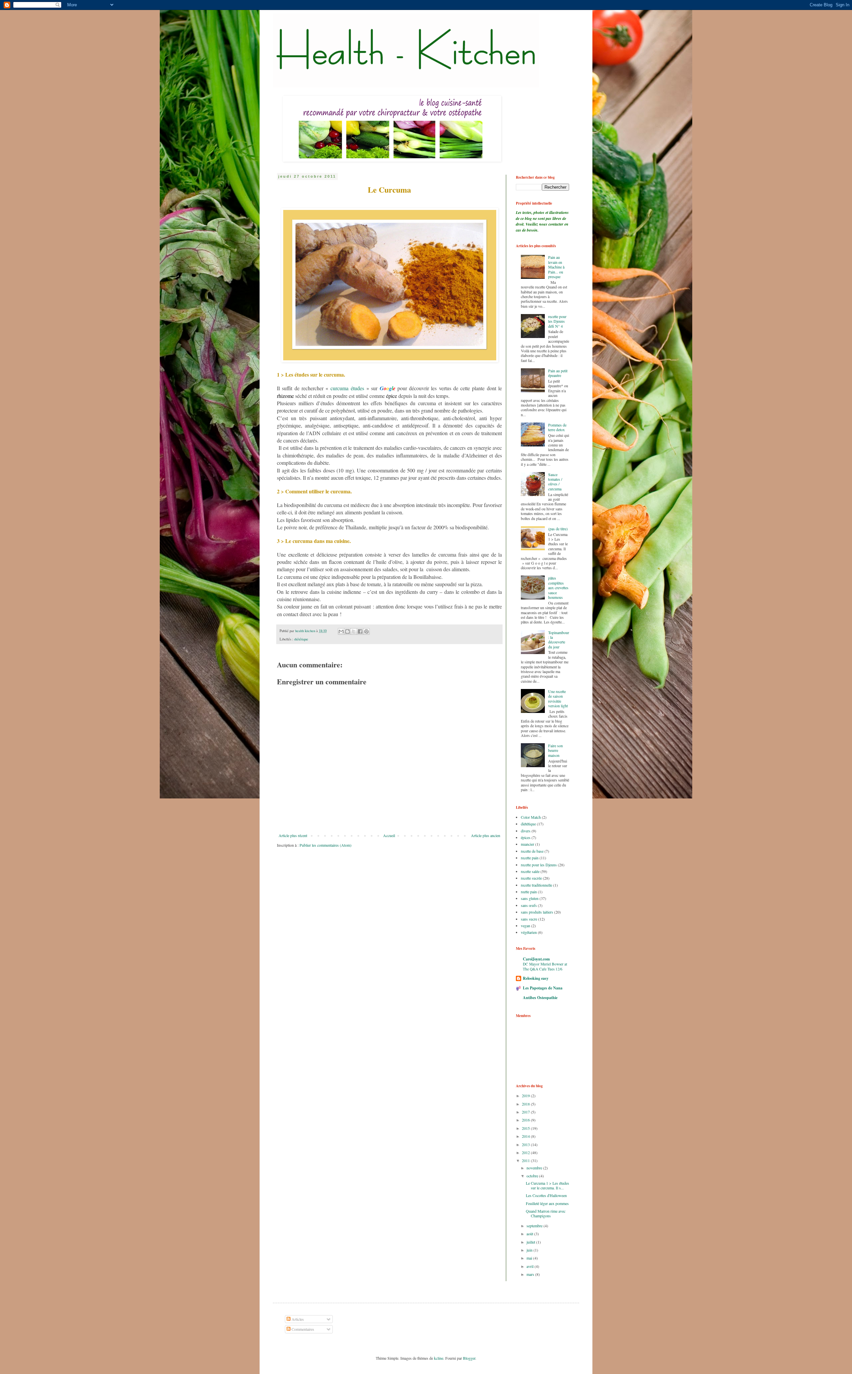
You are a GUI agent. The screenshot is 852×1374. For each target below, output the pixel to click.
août (530, 1233)
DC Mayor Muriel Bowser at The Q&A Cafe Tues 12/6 (545, 966)
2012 (526, 1152)
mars (531, 1274)
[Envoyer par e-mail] (341, 631)
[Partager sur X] (353, 631)
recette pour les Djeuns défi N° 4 (557, 321)
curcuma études (347, 388)
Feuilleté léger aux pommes (547, 1203)
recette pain (529, 857)
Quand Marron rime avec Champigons (545, 1213)
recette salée (530, 871)
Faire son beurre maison (555, 750)
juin (530, 1250)
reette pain (529, 891)
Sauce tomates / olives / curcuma (555, 481)
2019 (526, 1095)
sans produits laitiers (537, 912)
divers (526, 830)
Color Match (531, 817)
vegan (525, 925)
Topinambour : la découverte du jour (558, 639)
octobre (533, 1175)
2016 (526, 1119)
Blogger (469, 1358)
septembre (535, 1225)
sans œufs (529, 905)
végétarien (529, 932)
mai (530, 1258)
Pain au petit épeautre (557, 373)
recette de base (532, 851)
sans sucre (529, 919)
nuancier (527, 844)
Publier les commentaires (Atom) (325, 845)
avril (530, 1266)
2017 (526, 1112)
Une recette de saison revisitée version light (558, 698)
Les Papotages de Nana (542, 988)
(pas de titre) (558, 528)
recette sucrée (531, 878)
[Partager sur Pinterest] (366, 631)
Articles (297, 1319)
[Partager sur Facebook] (360, 631)
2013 (526, 1144)
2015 (526, 1128)
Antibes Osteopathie (540, 997)
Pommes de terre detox (557, 427)
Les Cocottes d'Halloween (546, 1195)
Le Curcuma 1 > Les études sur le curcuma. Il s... (547, 1185)
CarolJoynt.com (536, 959)
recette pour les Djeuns (539, 864)
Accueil (389, 835)
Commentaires (302, 1329)
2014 (526, 1136)
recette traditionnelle (536, 885)
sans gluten (529, 898)
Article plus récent (293, 835)
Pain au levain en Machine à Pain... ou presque (556, 267)
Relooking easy (535, 978)
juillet (531, 1242)
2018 (526, 1104)
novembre (535, 1167)
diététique (301, 639)
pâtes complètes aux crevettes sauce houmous (558, 587)
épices (526, 837)
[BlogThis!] (347, 631)
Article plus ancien (485, 835)
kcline (438, 1358)
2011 (526, 1160)
